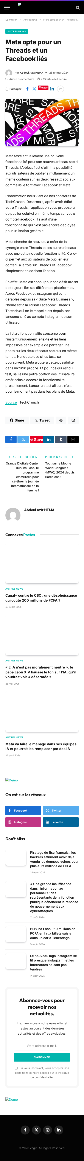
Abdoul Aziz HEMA (31, 72)
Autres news (17, 31)
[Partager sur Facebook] (27, 89)
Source (11, 402)
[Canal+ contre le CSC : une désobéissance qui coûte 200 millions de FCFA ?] (42, 563)
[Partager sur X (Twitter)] (34, 89)
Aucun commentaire (21, 79)
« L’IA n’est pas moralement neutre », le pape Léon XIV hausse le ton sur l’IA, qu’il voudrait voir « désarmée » (40, 672)
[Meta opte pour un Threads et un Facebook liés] (42, 122)
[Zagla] (42, 8)
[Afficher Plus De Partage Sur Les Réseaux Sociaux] (60, 89)
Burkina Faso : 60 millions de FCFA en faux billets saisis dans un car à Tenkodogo (52, 933)
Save (45, 87)
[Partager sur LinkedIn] (52, 89)
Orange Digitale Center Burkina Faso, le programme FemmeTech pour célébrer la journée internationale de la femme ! (22, 476)
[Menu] (7, 7)
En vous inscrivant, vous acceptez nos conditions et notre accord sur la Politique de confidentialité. (42, 1072)
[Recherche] (77, 7)
